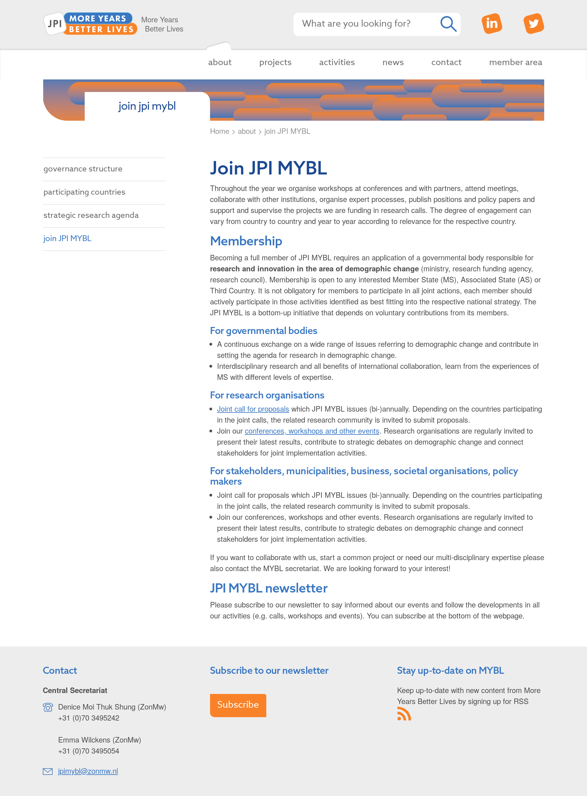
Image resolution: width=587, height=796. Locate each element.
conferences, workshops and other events (312, 430)
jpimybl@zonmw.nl (88, 770)
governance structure (83, 169)
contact (446, 62)
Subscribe (238, 704)
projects (275, 62)
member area (515, 62)
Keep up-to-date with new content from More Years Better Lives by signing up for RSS (469, 695)
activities (337, 62)
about (220, 62)
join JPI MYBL (67, 238)
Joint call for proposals (253, 408)
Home (219, 130)
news (393, 62)
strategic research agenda (91, 215)
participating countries (84, 192)
